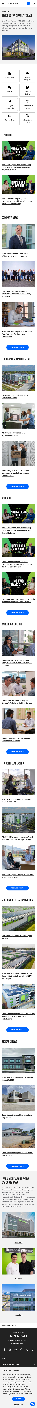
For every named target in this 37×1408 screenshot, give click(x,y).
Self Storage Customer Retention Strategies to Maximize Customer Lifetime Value (16, 473)
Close (18, 1399)
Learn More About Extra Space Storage (17, 1342)
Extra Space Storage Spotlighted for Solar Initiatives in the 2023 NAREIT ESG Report (17, 976)
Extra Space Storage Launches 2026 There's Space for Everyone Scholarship (17, 334)
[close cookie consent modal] (34, 1370)
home (4, 1325)
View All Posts (17, 347)
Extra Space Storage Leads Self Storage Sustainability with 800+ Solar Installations (18, 1016)
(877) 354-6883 (18, 1335)
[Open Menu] (3, 3)
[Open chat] (32, 1404)
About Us (18, 1243)
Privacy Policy (11, 1386)
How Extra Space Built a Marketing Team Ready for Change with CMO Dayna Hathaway (16, 167)
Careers (18, 1279)
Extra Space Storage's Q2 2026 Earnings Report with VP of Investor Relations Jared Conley (17, 201)
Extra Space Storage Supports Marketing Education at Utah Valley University (16, 293)
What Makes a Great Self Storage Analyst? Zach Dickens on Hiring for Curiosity (17, 662)
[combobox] (19, 3)
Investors (18, 1315)
